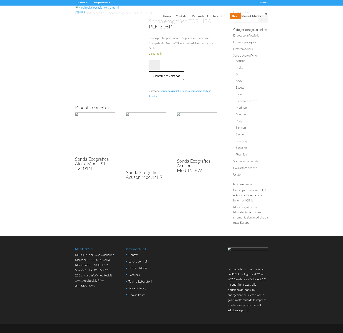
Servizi (217, 16)
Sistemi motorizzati (245, 161)
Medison (241, 107)
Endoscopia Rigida (244, 42)
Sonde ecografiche (171, 90)
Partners (134, 275)
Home (167, 16)
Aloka (239, 67)
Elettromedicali (243, 49)
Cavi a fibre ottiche (245, 168)
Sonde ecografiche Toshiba (196, 90)
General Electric (246, 101)
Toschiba (241, 154)
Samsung (241, 127)
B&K (239, 80)
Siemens (241, 134)
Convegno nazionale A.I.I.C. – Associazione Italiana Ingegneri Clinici (250, 195)
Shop (235, 16)
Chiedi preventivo (166, 76)
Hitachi (240, 94)
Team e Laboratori (140, 281)
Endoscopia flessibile (246, 35)
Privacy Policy (137, 288)
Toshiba (153, 96)
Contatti (181, 16)
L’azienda (198, 16)
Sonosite (241, 147)
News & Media (251, 16)
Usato (237, 174)
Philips (240, 121)
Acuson (240, 60)
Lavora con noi (137, 261)
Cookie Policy (137, 295)
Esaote (240, 87)
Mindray (241, 114)
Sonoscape (243, 141)
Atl (238, 74)
